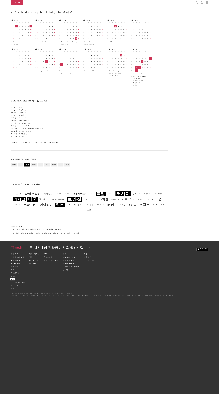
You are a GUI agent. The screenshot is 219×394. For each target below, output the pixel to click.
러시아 (123, 193)
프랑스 (144, 205)
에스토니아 (151, 199)
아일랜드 (141, 199)
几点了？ (25, 295)
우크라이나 (30, 204)
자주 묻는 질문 (68, 260)
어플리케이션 (34, 254)
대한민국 (80, 193)
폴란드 (132, 204)
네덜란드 (48, 194)
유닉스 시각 (48, 257)
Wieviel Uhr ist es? (119, 295)
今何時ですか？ (131, 295)
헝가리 (163, 204)
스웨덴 (86, 199)
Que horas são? (97, 295)
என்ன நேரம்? (149, 295)
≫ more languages (168, 295)
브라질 (75, 199)
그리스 (19, 194)
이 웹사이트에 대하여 (71, 266)
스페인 (103, 199)
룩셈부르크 (148, 193)
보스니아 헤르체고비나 (57, 199)
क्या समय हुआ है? (35, 295)
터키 (110, 205)
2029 (16, 20)
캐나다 (90, 205)
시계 (12, 270)
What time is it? (16, 295)
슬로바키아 (115, 199)
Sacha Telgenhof (40, 142)
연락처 (65, 270)
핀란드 (155, 204)
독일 (101, 194)
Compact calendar (18, 282)
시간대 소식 (33, 260)
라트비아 (110, 193)
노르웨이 (59, 193)
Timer (13, 276)
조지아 (68, 204)
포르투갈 (121, 205)
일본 (60, 205)
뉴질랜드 (68, 193)
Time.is (17, 2)
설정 (64, 254)
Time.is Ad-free (69, 257)
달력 (12, 279)
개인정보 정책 (89, 260)
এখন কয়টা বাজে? (76, 295)
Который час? (86, 295)
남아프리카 (33, 194)
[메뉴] (207, 2)
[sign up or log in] (202, 3)
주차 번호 (14, 285)
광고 (85, 254)
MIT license (52, 142)
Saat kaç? (141, 295)
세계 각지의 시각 (17, 257)
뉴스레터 (32, 263)
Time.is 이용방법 (69, 263)
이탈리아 (46, 204)
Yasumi (28, 142)
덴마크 (91, 193)
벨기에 (42, 199)
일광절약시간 (16, 266)
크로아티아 (100, 204)
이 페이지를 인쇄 (48, 233)
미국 (32, 199)
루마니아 (137, 194)
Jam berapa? (107, 295)
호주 (89, 210)
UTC (45, 254)
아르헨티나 (128, 199)
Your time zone (17, 260)
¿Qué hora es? (46, 295)
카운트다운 (15, 273)
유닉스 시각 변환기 (51, 260)
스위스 (94, 199)
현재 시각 (14, 254)
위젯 (31, 257)
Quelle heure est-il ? (58, 295)
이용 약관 (87, 257)
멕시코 (67, 12)
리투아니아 (158, 193)
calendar (41, 12)
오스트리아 (17, 204)
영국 (161, 199)
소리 (12, 289)
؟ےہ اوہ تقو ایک (158, 295)
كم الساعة (69, 295)
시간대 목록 (15, 263)
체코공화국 (78, 205)
